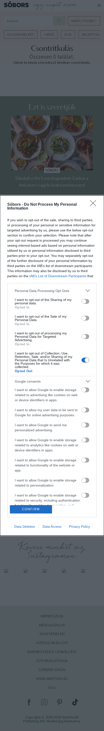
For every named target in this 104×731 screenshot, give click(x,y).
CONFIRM (31, 509)
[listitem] (52, 290)
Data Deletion (24, 526)
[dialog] (52, 365)
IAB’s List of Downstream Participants (57, 276)
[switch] (85, 301)
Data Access (52, 526)
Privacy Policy (79, 526)
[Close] (94, 204)
